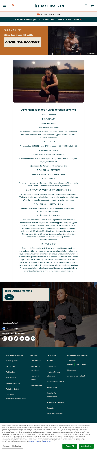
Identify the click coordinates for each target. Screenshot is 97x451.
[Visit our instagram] (4, 338)
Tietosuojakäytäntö (55, 382)
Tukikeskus (10, 372)
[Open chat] (33, 338)
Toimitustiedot (12, 389)
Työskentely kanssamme (52, 395)
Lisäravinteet (36, 361)
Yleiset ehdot (52, 387)
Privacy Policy (34, 441)
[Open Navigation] (4, 5)
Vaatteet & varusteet (35, 368)
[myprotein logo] (49, 5)
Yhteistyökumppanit (55, 402)
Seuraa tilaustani (13, 383)
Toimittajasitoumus (55, 414)
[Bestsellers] (48, 40)
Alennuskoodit (73, 370)
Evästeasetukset (10, 323)
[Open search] (13, 5)
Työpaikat (51, 408)
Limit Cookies (86, 446)
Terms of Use (46, 441)
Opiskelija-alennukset (76, 376)
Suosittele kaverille (77, 363)
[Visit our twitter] (27, 338)
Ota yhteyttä (11, 366)
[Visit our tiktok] (16, 338)
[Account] (86, 5)
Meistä (50, 361)
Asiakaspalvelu (12, 361)
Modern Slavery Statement (53, 374)
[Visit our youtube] (21, 338)
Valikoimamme (36, 385)
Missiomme (52, 366)
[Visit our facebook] (10, 338)
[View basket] (92, 5)
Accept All (70, 446)
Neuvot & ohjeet (35, 378)
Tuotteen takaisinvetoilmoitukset (16, 397)
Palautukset (11, 378)
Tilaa (9, 297)
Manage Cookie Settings (12, 446)
